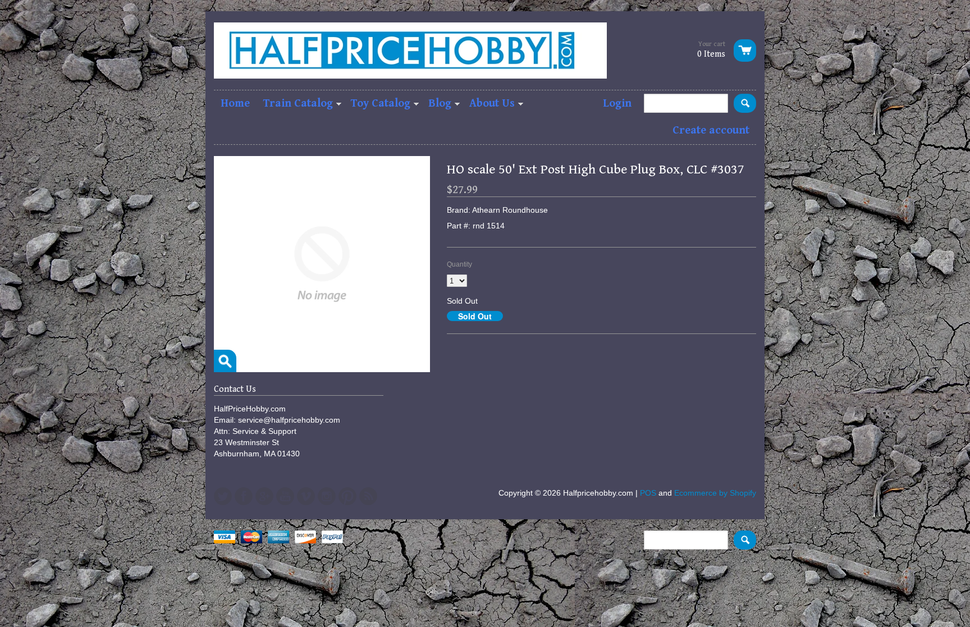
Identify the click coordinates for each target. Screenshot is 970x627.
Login (617, 103)
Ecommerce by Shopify (715, 492)
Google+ (264, 496)
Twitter (223, 496)
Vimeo (306, 496)
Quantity (459, 264)
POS (648, 492)
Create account (710, 130)
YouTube (285, 496)
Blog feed (368, 496)
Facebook (244, 496)
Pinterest (347, 496)
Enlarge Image (225, 361)
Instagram (327, 496)
